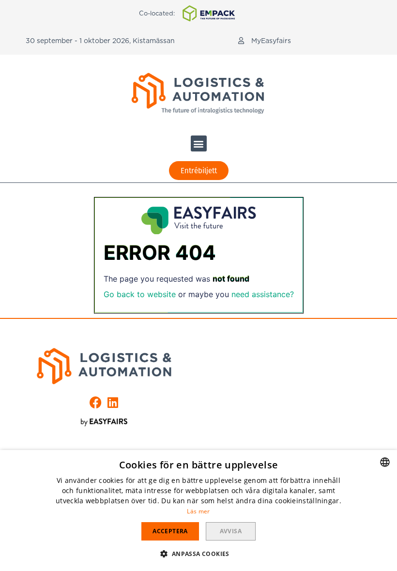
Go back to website (140, 294)
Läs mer (198, 511)
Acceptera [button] (170, 531)
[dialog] (198, 510)
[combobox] (385, 462)
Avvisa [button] (231, 531)
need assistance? (262, 294)
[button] (265, 40)
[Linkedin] (112, 402)
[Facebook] (95, 402)
